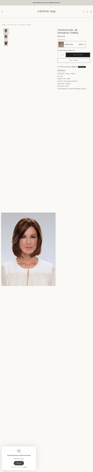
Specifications (61, 70)
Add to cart (78, 54)
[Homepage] (46, 11)
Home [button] (4, 24)
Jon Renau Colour (61, 39)
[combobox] (71, 44)
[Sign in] (87, 11)
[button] (2, 11)
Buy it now (74, 60)
